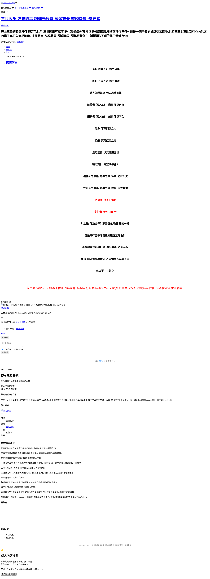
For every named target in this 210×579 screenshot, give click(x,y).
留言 (24, 322)
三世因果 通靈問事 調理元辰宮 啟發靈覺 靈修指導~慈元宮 (50, 19)
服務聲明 (128, 545)
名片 (8, 52)
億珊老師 (5, 308)
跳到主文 (5, 26)
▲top (3, 333)
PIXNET (87, 545)
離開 (14, 574)
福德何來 (12, 62)
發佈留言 (5, 352)
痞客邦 (18, 322)
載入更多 (5, 338)
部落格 (9, 50)
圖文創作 (21, 42)
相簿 (8, 47)
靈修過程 (20, 329)
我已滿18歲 (6, 574)
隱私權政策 (119, 545)
